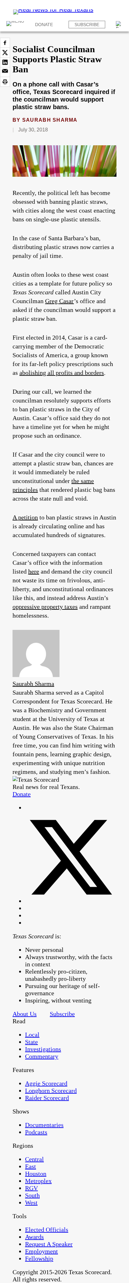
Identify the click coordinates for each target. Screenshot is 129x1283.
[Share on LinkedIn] (5, 62)
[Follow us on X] (70, 900)
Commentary (41, 1056)
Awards (34, 1236)
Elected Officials (46, 1229)
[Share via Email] (5, 72)
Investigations (43, 1049)
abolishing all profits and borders (61, 372)
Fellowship (39, 1258)
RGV (31, 1188)
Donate (44, 24)
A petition (25, 517)
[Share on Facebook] (5, 42)
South (32, 1195)
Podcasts (36, 1132)
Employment (41, 1251)
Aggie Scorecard (46, 1083)
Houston (35, 1173)
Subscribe (87, 24)
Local (32, 1034)
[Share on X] (5, 52)
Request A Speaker (49, 1244)
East (30, 1166)
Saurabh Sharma (50, 120)
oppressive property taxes (45, 606)
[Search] (119, 24)
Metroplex (38, 1180)
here (33, 571)
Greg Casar (59, 300)
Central (34, 1159)
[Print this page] (5, 81)
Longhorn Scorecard (51, 1090)
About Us (25, 1013)
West (31, 1202)
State (31, 1041)
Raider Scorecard (47, 1097)
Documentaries (44, 1124)
